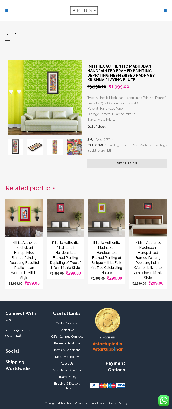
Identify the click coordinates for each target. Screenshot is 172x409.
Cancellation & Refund (67, 370)
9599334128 (13, 335)
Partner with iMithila (67, 343)
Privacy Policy (66, 377)
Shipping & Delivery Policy (66, 386)
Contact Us (67, 330)
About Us (67, 363)
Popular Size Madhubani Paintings (144, 145)
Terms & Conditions (66, 350)
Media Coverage (67, 323)
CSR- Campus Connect (67, 336)
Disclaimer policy (67, 356)
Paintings (114, 145)
